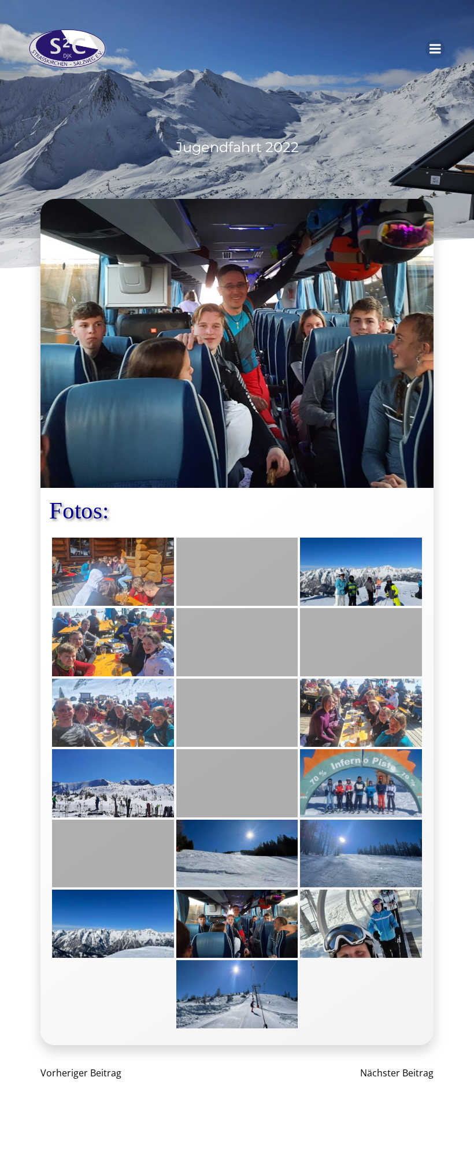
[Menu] (435, 49)
